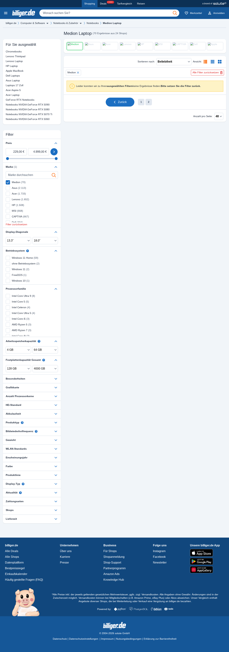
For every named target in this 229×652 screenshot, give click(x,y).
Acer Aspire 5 (7, 90)
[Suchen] (175, 13)
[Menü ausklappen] (47, 23)
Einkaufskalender (16, 573)
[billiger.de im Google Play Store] (205, 561)
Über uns (66, 551)
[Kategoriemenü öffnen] (5, 13)
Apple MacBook (7, 70)
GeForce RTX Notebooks (7, 99)
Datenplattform (14, 562)
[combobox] (109, 13)
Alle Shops (12, 556)
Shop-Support (112, 562)
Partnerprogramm (114, 568)
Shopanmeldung (114, 556)
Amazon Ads (111, 573)
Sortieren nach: (146, 61)
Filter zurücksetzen (16, 224)
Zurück (122, 102)
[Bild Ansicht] (220, 62)
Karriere (65, 556)
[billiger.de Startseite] (23, 13)
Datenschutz (60, 638)
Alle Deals (11, 551)
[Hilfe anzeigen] (27, 251)
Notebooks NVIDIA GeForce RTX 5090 (7, 104)
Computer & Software (33, 23)
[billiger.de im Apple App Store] (205, 553)
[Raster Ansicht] (212, 62)
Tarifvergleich (124, 3)
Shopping (89, 3)
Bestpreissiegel (15, 568)
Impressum (107, 638)
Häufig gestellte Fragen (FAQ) (24, 579)
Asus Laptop (7, 80)
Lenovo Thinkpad (7, 56)
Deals (106, 3)
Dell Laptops (7, 75)
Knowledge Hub (113, 579)
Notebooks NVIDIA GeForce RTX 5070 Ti (7, 114)
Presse (64, 562)
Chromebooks (7, 51)
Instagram (159, 551)
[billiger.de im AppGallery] (205, 569)
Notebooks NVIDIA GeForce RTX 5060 (7, 119)
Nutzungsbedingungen (129, 638)
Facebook (159, 556)
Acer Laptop (7, 95)
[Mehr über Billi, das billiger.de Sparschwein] (27, 602)
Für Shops (110, 551)
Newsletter (160, 562)
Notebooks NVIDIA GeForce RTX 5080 (7, 109)
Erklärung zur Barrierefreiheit (160, 638)
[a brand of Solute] (214, 3)
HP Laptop (7, 66)
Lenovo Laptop (7, 61)
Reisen (141, 3)
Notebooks (93, 23)
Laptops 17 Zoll (7, 85)
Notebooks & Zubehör (65, 23)
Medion (71, 72)
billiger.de (11, 23)
